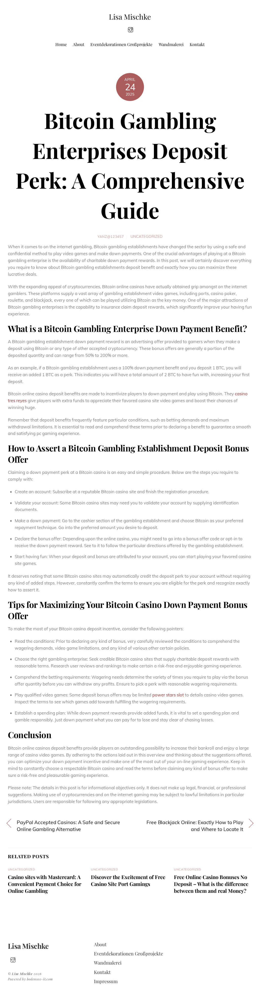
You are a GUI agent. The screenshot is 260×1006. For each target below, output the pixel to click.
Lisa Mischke (22, 973)
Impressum (106, 981)
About (78, 44)
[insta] (130, 29)
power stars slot (168, 694)
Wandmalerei (171, 44)
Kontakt (197, 44)
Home (61, 44)
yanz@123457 (111, 236)
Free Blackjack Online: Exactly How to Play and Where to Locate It (195, 825)
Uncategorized (146, 236)
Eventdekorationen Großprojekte (121, 44)
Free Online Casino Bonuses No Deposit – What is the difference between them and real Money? (211, 883)
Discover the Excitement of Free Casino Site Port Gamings (128, 880)
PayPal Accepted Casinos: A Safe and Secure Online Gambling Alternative (68, 825)
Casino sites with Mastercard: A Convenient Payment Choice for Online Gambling (44, 883)
